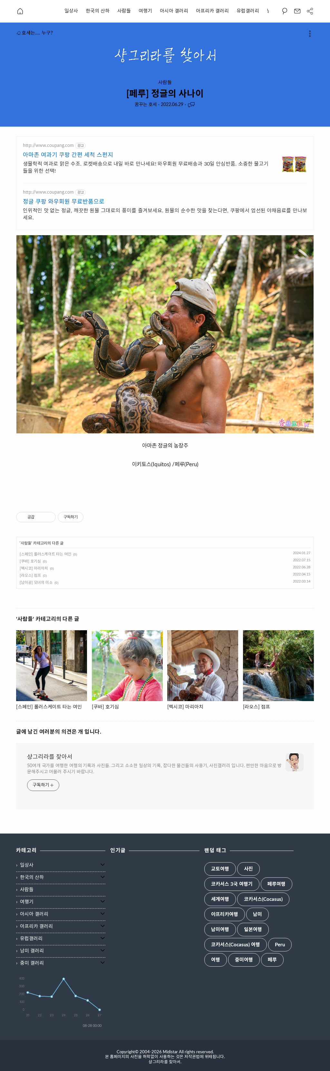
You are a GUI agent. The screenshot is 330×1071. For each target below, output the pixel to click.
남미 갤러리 (32, 951)
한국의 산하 (98, 11)
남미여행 (220, 929)
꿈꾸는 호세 (146, 104)
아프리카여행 (224, 914)
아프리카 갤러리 (212, 11)
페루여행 (276, 884)
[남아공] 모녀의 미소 (36, 582)
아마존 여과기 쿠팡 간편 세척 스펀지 (68, 155)
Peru (280, 944)
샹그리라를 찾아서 (50, 757)
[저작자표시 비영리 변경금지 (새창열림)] (92, 517)
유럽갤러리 (248, 11)
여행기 (145, 11)
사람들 (124, 11)
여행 (215, 960)
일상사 (71, 11)
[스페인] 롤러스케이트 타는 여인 (45, 554)
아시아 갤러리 (174, 11)
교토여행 (220, 869)
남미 (257, 914)
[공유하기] (40, 517)
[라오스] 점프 (30, 575)
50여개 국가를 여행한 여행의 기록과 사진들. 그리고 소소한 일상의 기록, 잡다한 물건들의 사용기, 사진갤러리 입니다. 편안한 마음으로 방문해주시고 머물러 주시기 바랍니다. (154, 769)
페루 (272, 960)
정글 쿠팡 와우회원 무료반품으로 (63, 202)
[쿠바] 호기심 (30, 561)
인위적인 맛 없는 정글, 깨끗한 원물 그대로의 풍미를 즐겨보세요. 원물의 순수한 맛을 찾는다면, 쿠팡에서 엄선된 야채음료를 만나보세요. (165, 214)
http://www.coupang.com (48, 145)
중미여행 (244, 960)
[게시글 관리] (48, 517)
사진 (248, 869)
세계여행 (220, 899)
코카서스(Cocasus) (263, 899)
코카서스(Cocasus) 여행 (235, 944)
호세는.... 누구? (37, 33)
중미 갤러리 (32, 963)
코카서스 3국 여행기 (232, 884)
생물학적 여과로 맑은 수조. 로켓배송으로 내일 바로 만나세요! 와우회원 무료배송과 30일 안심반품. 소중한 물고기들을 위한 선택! (145, 167)
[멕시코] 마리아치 (34, 568)
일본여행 (253, 929)
